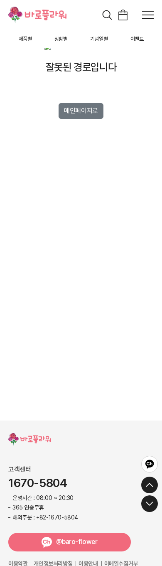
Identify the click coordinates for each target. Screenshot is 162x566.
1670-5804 (37, 483)
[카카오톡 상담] (149, 464)
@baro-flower (76, 542)
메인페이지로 (81, 111)
